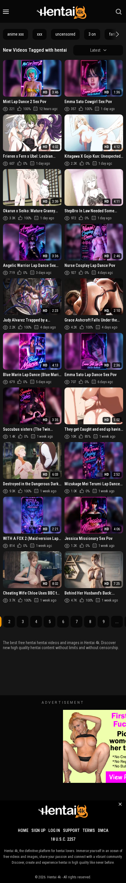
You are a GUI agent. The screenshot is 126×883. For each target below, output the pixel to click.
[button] (116, 34)
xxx (39, 34)
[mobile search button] (118, 11)
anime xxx (15, 34)
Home (23, 830)
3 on (92, 34)
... (117, 621)
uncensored (65, 34)
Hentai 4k (54, 877)
